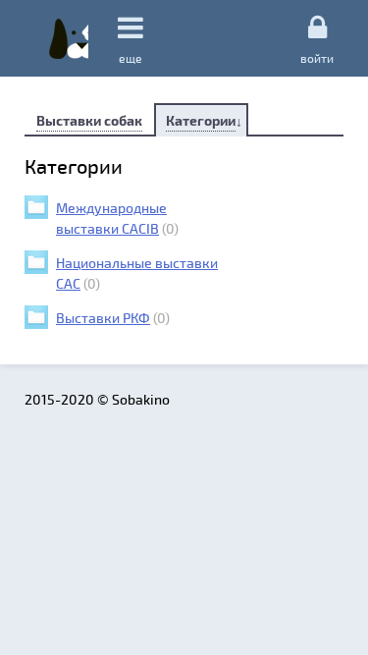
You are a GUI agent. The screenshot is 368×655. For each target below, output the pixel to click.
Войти (317, 57)
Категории (201, 120)
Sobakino (68, 38)
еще (130, 58)
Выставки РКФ (103, 317)
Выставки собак (89, 120)
